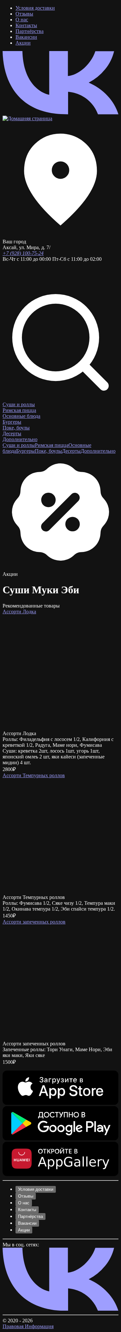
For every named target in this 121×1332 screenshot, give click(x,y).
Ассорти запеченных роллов (34, 922)
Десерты (12, 433)
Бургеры (12, 422)
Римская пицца (19, 410)
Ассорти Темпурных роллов (34, 775)
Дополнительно (20, 439)
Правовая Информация (28, 1326)
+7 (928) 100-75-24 (23, 253)
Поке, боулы (16, 427)
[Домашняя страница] (27, 118)
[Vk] (60, 112)
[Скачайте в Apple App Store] (60, 1103)
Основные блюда (21, 416)
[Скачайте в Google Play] (60, 1138)
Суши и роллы (19, 404)
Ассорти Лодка (19, 611)
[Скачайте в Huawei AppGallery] (60, 1174)
